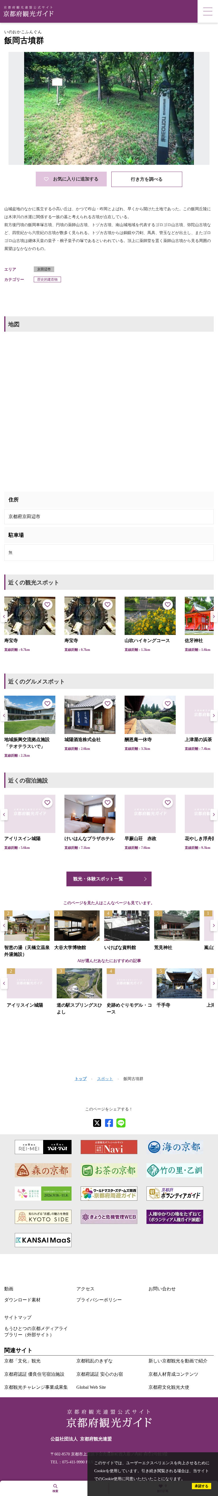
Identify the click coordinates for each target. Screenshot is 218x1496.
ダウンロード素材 (22, 1299)
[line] (120, 1122)
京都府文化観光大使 (168, 1387)
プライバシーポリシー (99, 1299)
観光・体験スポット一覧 (98, 878)
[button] (213, 616)
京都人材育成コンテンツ (173, 1374)
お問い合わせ (162, 1288)
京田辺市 (44, 269)
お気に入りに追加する (75, 178)
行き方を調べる (147, 179)
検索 (55, 1491)
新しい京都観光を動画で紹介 (177, 1360)
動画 (8, 1288)
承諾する (201, 1486)
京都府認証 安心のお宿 (99, 1374)
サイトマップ (18, 1317)
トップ (81, 1079)
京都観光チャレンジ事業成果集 (36, 1387)
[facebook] (109, 1122)
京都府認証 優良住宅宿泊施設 (34, 1374)
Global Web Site (91, 1387)
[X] (97, 1122)
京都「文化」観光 (22, 1360)
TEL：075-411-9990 (68, 1462)
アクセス (85, 1288)
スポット (105, 1079)
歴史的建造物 (47, 279)
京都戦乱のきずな (94, 1360)
